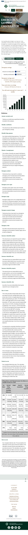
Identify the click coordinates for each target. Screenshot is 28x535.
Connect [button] (14, 485)
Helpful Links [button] (14, 494)
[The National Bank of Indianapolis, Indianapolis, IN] (14, 6)
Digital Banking (14, 509)
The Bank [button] (14, 504)
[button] (14, 67)
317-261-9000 (14, 487)
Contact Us (14, 489)
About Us (14, 506)
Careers (14, 508)
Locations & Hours (14, 491)
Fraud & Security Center (14, 498)
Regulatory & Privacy (14, 496)
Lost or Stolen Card (14, 499)
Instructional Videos (14, 501)
